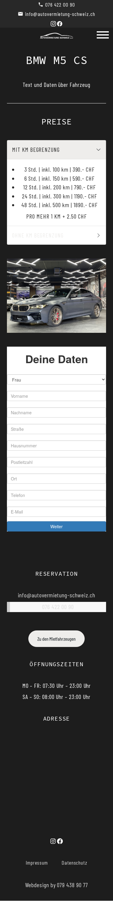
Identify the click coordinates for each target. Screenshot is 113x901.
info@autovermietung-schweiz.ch (60, 14)
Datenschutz (74, 862)
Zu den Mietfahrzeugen (56, 639)
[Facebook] (59, 23)
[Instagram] (53, 23)
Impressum (37, 862)
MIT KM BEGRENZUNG (37, 149)
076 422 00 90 (60, 4)
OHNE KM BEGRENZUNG (39, 235)
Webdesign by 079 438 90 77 (56, 884)
